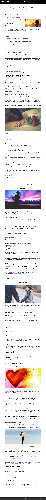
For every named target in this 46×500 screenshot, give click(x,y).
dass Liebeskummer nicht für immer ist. (31, 424)
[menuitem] (17, 2)
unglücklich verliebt (21, 392)
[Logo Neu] (5, 2)
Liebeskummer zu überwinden (19, 273)
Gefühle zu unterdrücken (15, 86)
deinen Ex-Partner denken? (21, 40)
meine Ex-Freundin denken (30, 29)
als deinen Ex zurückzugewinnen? (22, 46)
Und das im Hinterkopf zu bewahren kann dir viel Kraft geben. (27, 456)
